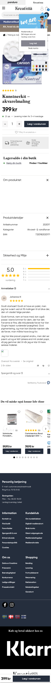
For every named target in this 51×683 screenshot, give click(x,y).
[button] (5, 124)
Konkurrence (7, 577)
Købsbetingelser (32, 587)
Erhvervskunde (8, 538)
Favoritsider (7, 528)
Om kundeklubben (33, 519)
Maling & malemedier (17, 35)
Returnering (30, 577)
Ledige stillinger (8, 582)
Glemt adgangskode (34, 533)
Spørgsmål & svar (9, 533)
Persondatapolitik (9, 543)
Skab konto (30, 528)
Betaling (29, 563)
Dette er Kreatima (9, 563)
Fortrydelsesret (32, 573)
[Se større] (5, 353)
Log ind (33, 43)
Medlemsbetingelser (34, 538)
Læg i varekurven (36, 124)
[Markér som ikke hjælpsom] (43, 365)
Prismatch (6, 568)
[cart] (47, 8)
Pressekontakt (8, 587)
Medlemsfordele (32, 543)
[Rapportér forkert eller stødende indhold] (49, 365)
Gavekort (30, 592)
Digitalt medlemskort (34, 524)
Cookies (5, 548)
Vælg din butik (13, 163)
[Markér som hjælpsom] (38, 365)
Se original (28, 361)
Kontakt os (6, 519)
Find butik (6, 524)
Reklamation (31, 582)
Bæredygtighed (8, 573)
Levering (29, 568)
